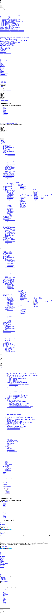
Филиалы (2, 567)
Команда (2, 558)
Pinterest (4, 119)
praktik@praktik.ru (4, 100)
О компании (2, 556)
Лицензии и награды (4, 563)
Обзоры (1, 575)
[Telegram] (11, 529)
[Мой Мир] (4, 529)
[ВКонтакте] (1, 529)
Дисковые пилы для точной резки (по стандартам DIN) (19, 384)
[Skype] (10, 529)
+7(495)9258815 (3, 80)
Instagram (4, 110)
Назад (7, 371)
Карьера (1, 560)
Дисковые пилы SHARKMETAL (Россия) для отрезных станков (18, 391)
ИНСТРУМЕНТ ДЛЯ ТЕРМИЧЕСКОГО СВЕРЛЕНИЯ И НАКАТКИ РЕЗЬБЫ (21, 419)
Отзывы (1, 559)
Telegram (4, 111)
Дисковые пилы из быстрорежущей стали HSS (17, 378)
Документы (2, 564)
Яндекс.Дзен (5, 117)
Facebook (4, 108)
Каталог (6, 372)
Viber (3, 510)
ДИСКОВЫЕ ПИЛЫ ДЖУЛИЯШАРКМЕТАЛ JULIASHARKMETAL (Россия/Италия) (22, 375)
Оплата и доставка (8, 468)
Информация (2, 565)
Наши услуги (9, 448)
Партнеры (2, 562)
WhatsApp (4, 116)
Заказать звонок (7, 493)
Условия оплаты (3, 568)
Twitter (4, 109)
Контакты (2, 561)
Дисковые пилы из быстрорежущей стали (16, 394)
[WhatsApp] (8, 529)
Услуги (1, 552)
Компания (6, 456)
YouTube (4, 112)
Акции (1, 551)
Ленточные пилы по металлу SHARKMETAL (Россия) (19, 403)
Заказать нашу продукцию (11, 434)
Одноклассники (5, 113)
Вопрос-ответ (2, 574)
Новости (2, 557)
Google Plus (5, 114)
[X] (5, 529)
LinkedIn (4, 121)
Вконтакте (4, 107)
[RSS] (0, 531)
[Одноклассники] (2, 529)
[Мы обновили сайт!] (4, 533)
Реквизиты (2, 570)
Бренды (1, 553)
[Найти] (1, 6)
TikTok (4, 118)
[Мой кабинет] (0, 355)
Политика (2, 571)
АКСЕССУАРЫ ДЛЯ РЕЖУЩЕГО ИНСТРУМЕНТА (16, 426)
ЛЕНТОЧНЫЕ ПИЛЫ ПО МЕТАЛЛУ (14, 400)
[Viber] (7, 529)
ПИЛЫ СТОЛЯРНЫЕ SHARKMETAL (14, 414)
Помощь (1, 572)
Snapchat (4, 120)
